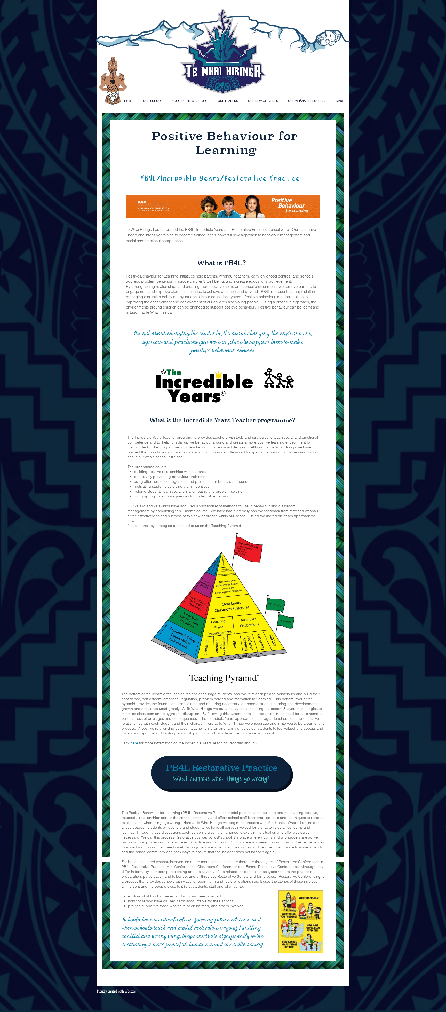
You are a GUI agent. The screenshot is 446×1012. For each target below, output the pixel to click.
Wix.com (130, 991)
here (134, 743)
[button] (152, 101)
